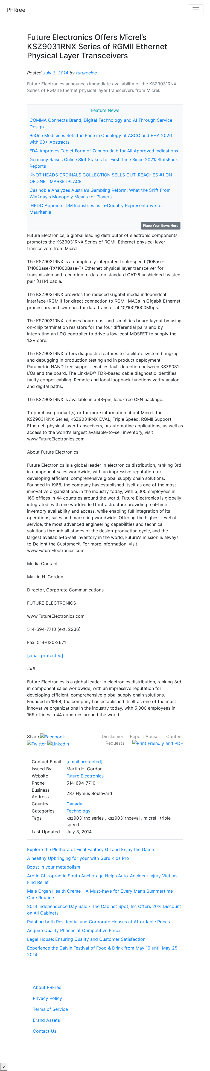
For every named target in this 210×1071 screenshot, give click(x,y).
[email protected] (45, 655)
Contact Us (44, 1031)
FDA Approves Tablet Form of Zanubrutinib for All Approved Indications (104, 150)
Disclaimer (112, 736)
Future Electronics (85, 776)
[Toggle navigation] (195, 9)
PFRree (16, 10)
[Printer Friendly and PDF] (157, 743)
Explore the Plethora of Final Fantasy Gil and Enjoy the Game (90, 849)
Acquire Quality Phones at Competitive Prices (74, 930)
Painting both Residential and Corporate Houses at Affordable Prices (98, 921)
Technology (78, 811)
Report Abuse (144, 736)
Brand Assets (46, 1020)
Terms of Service (50, 1009)
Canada (74, 803)
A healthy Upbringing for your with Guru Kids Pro (78, 858)
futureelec (86, 73)
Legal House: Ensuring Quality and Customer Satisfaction (86, 939)
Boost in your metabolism (53, 867)
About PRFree (47, 987)
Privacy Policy (47, 998)
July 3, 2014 (55, 73)
